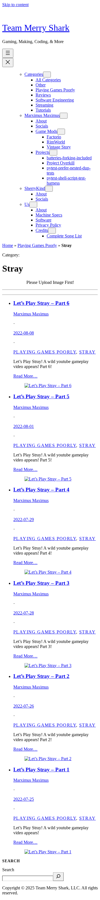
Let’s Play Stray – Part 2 (41, 676)
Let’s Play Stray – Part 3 (41, 583)
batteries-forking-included (69, 158)
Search (8, 869)
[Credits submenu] (52, 231)
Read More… (25, 376)
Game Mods (46, 131)
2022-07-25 (23, 799)
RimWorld (56, 142)
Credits (42, 230)
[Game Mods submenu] (61, 132)
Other (41, 85)
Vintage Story (59, 147)
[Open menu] (7, 53)
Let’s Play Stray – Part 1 (41, 769)
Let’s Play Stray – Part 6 (41, 303)
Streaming (44, 105)
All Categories (48, 79)
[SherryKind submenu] (49, 189)
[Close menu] (7, 62)
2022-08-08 (23, 333)
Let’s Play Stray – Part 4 (41, 490)
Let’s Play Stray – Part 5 (41, 396)
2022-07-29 (23, 519)
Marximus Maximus (42, 115)
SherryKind (34, 188)
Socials (42, 126)
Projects (42, 152)
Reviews (43, 95)
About (41, 121)
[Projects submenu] (53, 153)
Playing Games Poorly (55, 90)
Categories (33, 74)
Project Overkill (60, 163)
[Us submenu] (33, 205)
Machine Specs (49, 215)
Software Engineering (55, 100)
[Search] (58, 876)
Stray (87, 352)
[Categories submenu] (47, 74)
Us (26, 204)
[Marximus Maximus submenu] (64, 116)
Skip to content (15, 4)
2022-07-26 (23, 706)
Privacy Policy (48, 225)
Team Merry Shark (35, 28)
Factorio (54, 137)
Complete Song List (64, 236)
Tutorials (43, 110)
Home (7, 245)
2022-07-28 (23, 613)
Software (43, 220)
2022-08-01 (23, 426)
